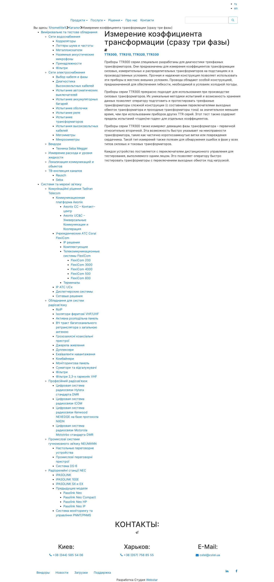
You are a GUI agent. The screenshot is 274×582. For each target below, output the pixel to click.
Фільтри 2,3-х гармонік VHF (76, 376)
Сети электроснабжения (66, 72)
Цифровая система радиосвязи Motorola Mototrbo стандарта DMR (74, 430)
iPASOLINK (63, 475)
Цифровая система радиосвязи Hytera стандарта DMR (70, 390)
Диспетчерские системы (74, 291)
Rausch (61, 175)
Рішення (114, 20)
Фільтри (62, 68)
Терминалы (71, 282)
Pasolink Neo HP (75, 502)
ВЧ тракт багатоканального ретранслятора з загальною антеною (76, 327)
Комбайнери (65, 358)
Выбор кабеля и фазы (72, 77)
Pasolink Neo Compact (79, 497)
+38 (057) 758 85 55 (138, 555)
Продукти (77, 20)
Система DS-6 (66, 466)
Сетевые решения (69, 296)
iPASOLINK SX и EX (69, 484)
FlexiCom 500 (81, 273)
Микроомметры (68, 139)
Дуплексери (65, 349)
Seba (59, 180)
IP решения (71, 242)
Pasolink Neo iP (74, 506)
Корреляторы (66, 41)
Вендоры (43, 572)
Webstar (152, 580)
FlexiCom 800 (81, 278)
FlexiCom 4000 (81, 269)
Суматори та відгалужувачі (76, 367)
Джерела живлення (70, 345)
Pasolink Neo (72, 493)
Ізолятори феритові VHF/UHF (77, 314)
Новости (62, 572)
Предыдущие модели (72, 488)
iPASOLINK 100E (67, 479)
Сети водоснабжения (64, 36)
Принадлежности (69, 63)
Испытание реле (68, 112)
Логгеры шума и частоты (74, 45)
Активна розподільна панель (77, 318)
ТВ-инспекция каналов (65, 171)
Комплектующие (75, 247)
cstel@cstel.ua (209, 555)
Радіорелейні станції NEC (67, 470)
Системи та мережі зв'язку (61, 184)
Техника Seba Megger (72, 148)
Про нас (131, 20)
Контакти (147, 20)
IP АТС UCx (64, 287)
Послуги (97, 20)
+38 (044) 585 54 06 (67, 555)
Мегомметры (65, 135)
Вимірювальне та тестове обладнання (69, 32)
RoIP (59, 309)
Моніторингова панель (72, 363)
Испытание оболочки (71, 108)
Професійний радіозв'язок (67, 381)
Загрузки (81, 572)
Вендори (54, 144)
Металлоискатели (69, 50)
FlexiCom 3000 (81, 264)
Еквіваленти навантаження (75, 354)
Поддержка (102, 572)
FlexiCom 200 (81, 260)
